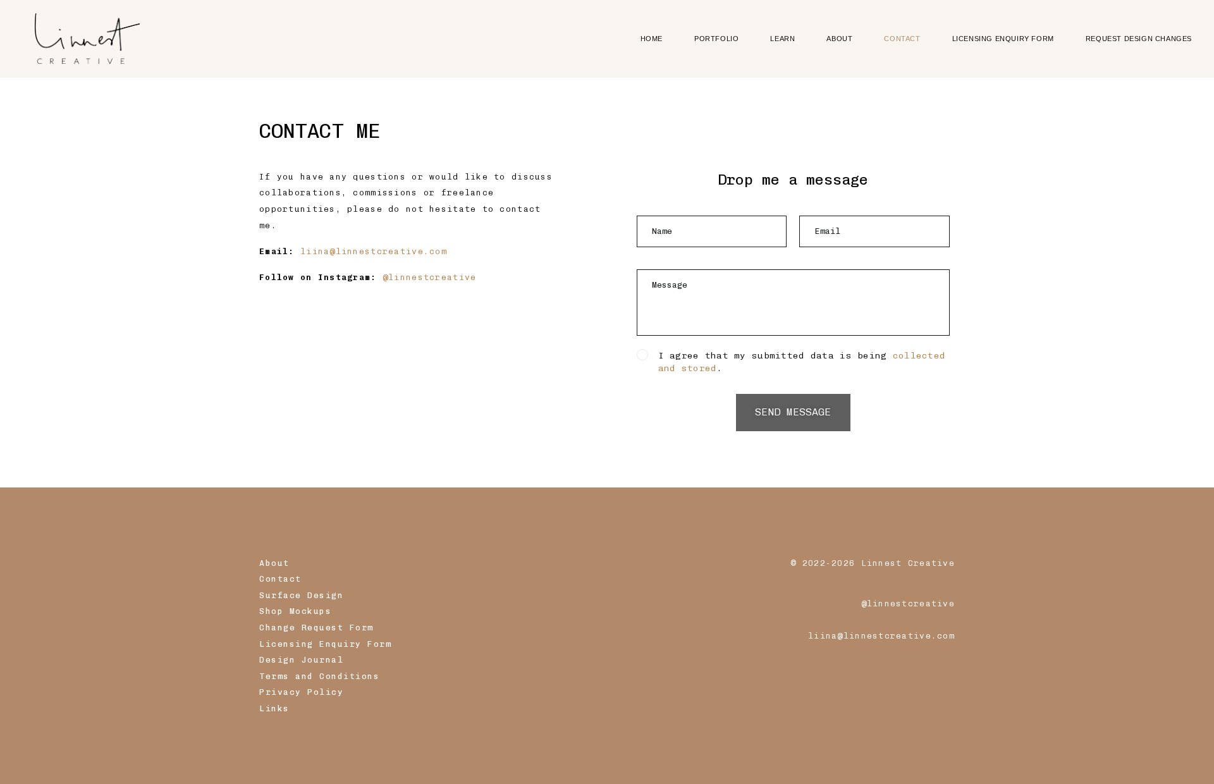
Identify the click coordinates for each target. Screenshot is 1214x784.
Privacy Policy (301, 692)
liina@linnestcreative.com (373, 251)
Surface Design (301, 595)
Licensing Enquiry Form (325, 644)
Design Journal (301, 660)
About (274, 563)
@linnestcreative (429, 277)
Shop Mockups (295, 611)
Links (274, 708)
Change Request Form (316, 627)
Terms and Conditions (319, 676)
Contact (280, 579)
